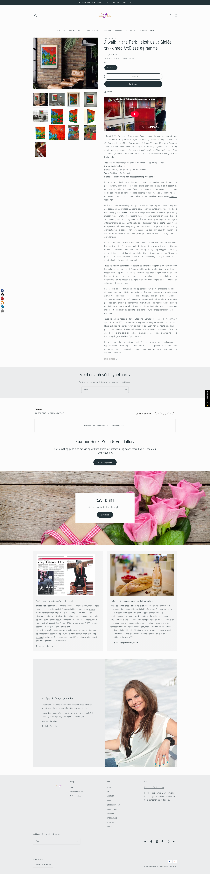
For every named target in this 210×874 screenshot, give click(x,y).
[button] (36, 15)
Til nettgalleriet (43, 646)
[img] (109, 359)
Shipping (116, 58)
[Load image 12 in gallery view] (90, 133)
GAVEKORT (111, 813)
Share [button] (109, 92)
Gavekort (105, 514)
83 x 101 (111, 67)
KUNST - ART (112, 809)
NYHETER (110, 822)
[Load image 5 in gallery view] (40, 116)
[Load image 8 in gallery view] (90, 116)
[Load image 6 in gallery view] (57, 116)
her (120, 352)
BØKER (110, 800)
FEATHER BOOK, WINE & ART (157, 866)
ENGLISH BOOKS (113, 805)
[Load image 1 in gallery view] (40, 99)
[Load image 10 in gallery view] (57, 133)
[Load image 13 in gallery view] (40, 149)
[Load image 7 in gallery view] (73, 116)
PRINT (109, 827)
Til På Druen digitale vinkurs (122, 642)
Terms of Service (76, 792)
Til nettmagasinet (105, 462)
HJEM (109, 787)
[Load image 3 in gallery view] (73, 99)
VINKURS (110, 796)
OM (108, 792)
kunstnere (82, 708)
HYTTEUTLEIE (112, 818)
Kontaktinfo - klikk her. (154, 787)
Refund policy (75, 796)
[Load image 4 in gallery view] (90, 99)
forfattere (70, 708)
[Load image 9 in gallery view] (40, 133)
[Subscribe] (126, 390)
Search (72, 787)
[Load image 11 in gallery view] (73, 133)
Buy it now (133, 84)
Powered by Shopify (171, 866)
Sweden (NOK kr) (42, 864)
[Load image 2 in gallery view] (57, 99)
